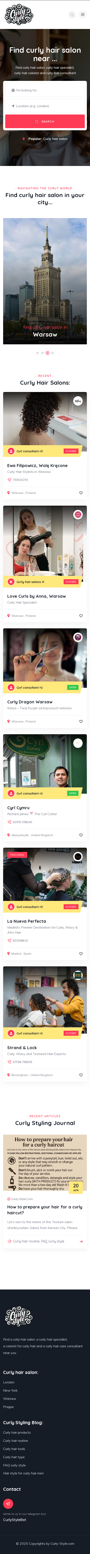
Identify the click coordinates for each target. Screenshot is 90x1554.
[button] (37, 353)
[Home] (19, 14)
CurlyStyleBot (14, 1519)
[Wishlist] (81, 493)
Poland (31, 493)
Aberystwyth (20, 835)
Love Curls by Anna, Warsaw (36, 596)
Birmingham (20, 1075)
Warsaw (17, 493)
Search (47, 121)
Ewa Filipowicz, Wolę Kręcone (37, 465)
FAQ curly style (52, 1241)
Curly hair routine (26, 1241)
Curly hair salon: (20, 1372)
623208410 (20, 940)
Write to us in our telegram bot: (24, 1514)
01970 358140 (22, 822)
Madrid (16, 953)
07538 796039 (22, 1062)
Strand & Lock (22, 1047)
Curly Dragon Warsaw (29, 701)
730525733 (20, 480)
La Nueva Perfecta (26, 921)
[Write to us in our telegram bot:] (8, 1504)
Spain (27, 953)
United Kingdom (42, 835)
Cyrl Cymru (18, 807)
